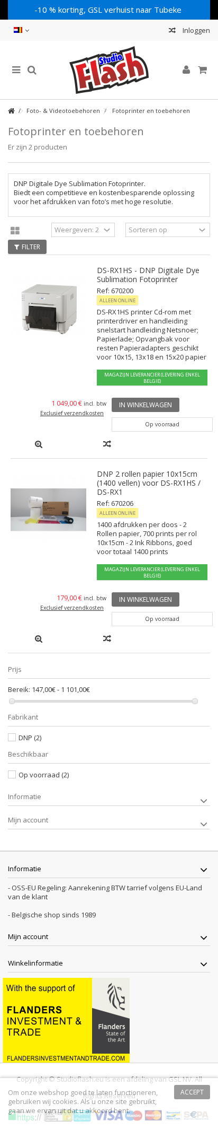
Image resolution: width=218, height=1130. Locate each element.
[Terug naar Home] (11, 111)
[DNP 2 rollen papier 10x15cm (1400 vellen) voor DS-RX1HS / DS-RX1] (48, 509)
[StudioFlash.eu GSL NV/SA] (109, 70)
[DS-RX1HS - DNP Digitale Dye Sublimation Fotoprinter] (48, 306)
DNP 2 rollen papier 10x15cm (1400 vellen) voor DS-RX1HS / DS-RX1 (149, 483)
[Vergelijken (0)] (172, 31)
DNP (30, 737)
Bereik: (19, 689)
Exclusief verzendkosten (72, 413)
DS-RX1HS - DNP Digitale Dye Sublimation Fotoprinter (148, 274)
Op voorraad (44, 774)
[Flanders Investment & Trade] (66, 1019)
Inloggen (195, 30)
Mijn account (28, 820)
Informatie (24, 796)
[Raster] (15, 231)
